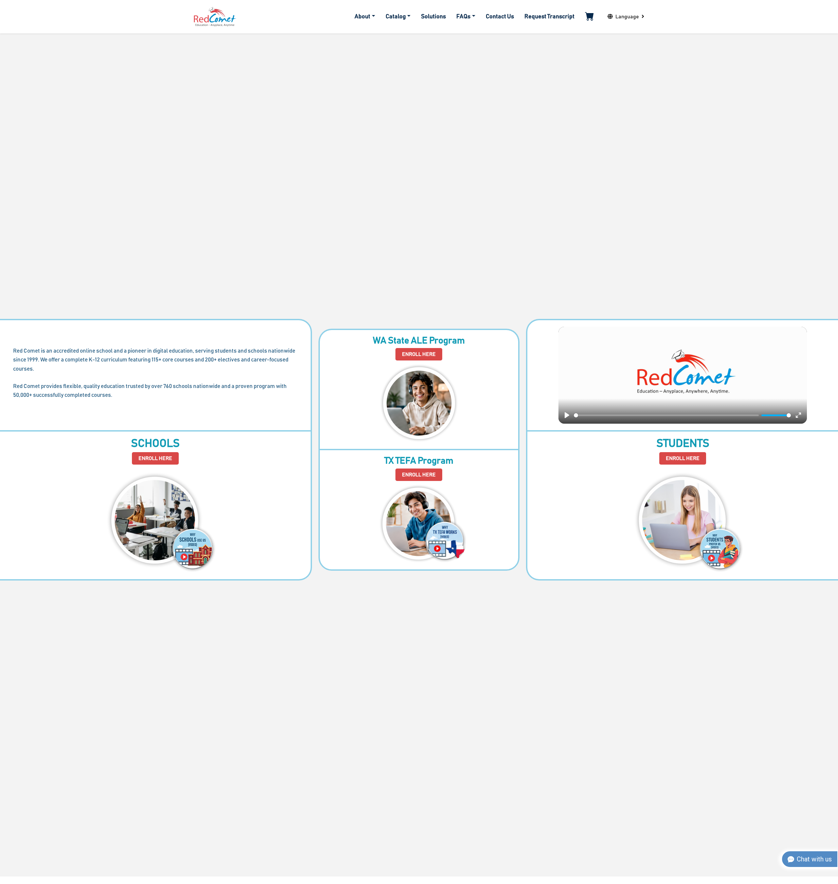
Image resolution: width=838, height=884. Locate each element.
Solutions (433, 17)
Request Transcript (549, 17)
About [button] (362, 17)
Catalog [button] (396, 17)
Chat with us (814, 859)
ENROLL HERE (155, 458)
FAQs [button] (463, 17)
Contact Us (500, 17)
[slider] (666, 415)
